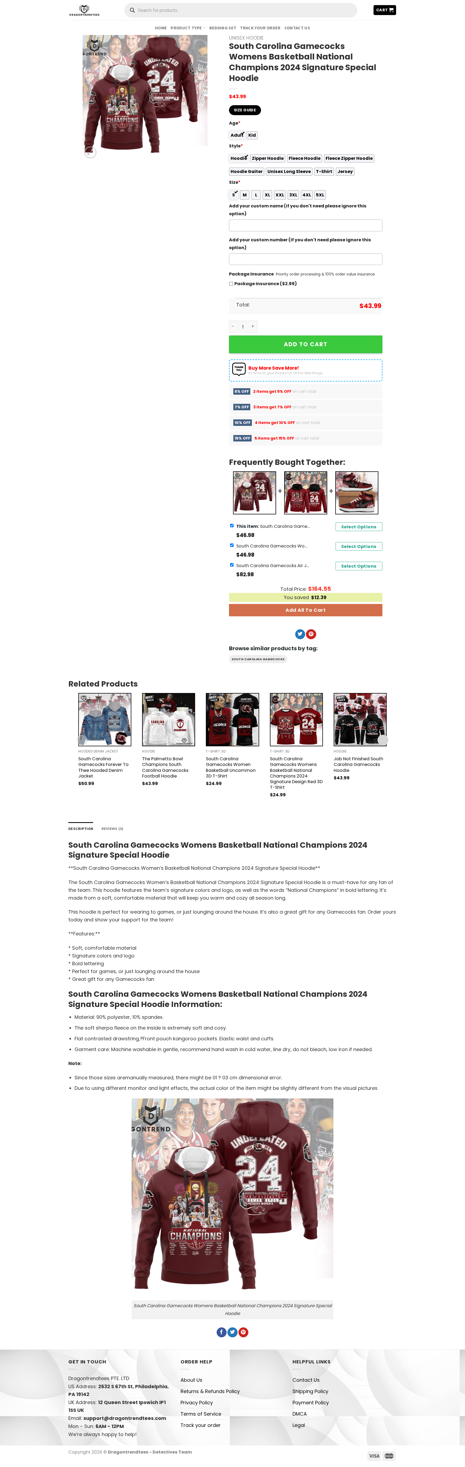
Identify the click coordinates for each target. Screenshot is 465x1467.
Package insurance (251, 274)
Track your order (260, 27)
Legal (299, 1425)
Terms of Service (201, 1414)
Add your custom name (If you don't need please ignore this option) (298, 210)
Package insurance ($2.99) (265, 284)
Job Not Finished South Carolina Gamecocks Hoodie (358, 764)
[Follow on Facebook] (222, 1332)
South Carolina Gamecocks (258, 659)
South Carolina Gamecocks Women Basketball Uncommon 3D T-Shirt (231, 767)
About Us (191, 1380)
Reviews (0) (112, 828)
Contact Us (297, 27)
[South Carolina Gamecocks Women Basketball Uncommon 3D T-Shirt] (232, 719)
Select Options (359, 527)
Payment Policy (311, 1402)
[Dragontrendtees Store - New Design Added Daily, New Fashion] (84, 10)
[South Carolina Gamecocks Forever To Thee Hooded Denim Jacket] (105, 719)
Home (161, 27)
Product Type (186, 27)
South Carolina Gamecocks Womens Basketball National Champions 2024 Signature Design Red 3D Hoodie (274, 546)
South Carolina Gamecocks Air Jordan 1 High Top (274, 565)
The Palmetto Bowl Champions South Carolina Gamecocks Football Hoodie (165, 767)
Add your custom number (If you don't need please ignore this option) (300, 244)
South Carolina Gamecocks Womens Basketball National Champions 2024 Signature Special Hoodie (274, 526)
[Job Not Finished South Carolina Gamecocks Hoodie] (360, 719)
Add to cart (305, 344)
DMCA (300, 1414)
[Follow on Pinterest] (311, 634)
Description (80, 828)
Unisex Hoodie (246, 37)
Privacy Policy (197, 1402)
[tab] (80, 828)
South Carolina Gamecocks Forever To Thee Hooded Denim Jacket (103, 767)
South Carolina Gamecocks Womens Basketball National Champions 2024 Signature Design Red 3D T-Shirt (296, 773)
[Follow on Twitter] (300, 634)
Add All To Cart (306, 610)
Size (235, 182)
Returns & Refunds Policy (210, 1391)
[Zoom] (90, 152)
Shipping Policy (310, 1391)
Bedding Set (223, 27)
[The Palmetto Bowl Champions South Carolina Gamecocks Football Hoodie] (169, 719)
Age (235, 123)
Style (236, 146)
